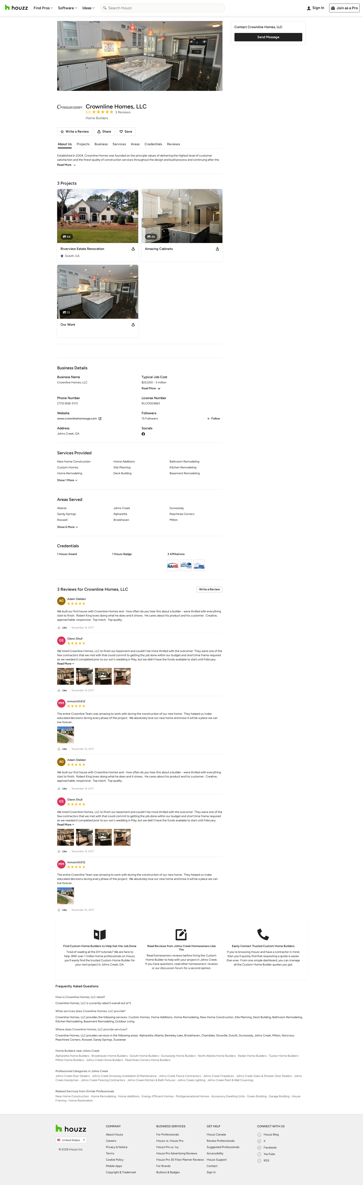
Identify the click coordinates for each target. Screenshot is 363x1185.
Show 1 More (65, 480)
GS (61, 640)
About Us (65, 144)
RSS (266, 1160)
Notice (123, 1147)
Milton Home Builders (69, 1060)
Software (66, 8)
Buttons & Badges (168, 1172)
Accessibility (215, 1153)
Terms (110, 1153)
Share (106, 131)
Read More (64, 165)
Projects (83, 144)
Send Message (268, 37)
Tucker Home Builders (283, 1056)
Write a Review (209, 589)
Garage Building (279, 1096)
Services (119, 144)
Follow (215, 418)
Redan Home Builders (252, 1056)
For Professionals (167, 1134)
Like (64, 627)
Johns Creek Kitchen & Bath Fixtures (151, 1080)
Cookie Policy (115, 1159)
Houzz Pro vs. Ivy (167, 1147)
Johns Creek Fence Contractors (180, 1076)
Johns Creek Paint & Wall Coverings (230, 1080)
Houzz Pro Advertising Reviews (176, 1153)
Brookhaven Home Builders (110, 1056)
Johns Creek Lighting (191, 1080)
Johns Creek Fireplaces (218, 1076)
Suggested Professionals (223, 1147)
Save (128, 131)
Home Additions (128, 1096)
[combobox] (163, 8)
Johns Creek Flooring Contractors (103, 1080)
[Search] (105, 8)
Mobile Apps (114, 1166)
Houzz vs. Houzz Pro (169, 1141)
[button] (139, 562)
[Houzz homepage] (16, 7)
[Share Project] (133, 249)
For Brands (163, 1166)
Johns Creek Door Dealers (72, 1076)
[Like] (59, 628)
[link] (65, 663)
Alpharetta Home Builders (72, 1056)
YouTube (269, 1154)
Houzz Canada (216, 1134)
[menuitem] (43, 8)
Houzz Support (217, 1159)
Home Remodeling (103, 1096)
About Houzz (114, 1134)
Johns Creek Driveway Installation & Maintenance (124, 1076)
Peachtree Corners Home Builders (148, 1060)
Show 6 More (66, 527)
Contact (212, 1166)
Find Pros (42, 8)
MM (61, 703)
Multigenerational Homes (192, 1096)
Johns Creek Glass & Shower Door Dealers (264, 1076)
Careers (111, 1141)
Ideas (86, 8)
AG (61, 601)
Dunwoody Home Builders (178, 1056)
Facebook (270, 1147)
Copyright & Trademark (121, 1172)
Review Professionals (221, 1141)
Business (101, 144)
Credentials (153, 144)
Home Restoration (80, 1100)
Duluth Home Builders (144, 1056)
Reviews (173, 144)
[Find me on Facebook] (143, 434)
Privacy (110, 1147)
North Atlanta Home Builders (217, 1056)
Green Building (257, 1096)
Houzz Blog (271, 1134)
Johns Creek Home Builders (104, 1060)
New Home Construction (72, 1096)
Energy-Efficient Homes (158, 1096)
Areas (135, 144)
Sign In (211, 1172)
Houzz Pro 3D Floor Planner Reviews (180, 1159)
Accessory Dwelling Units (228, 1096)
